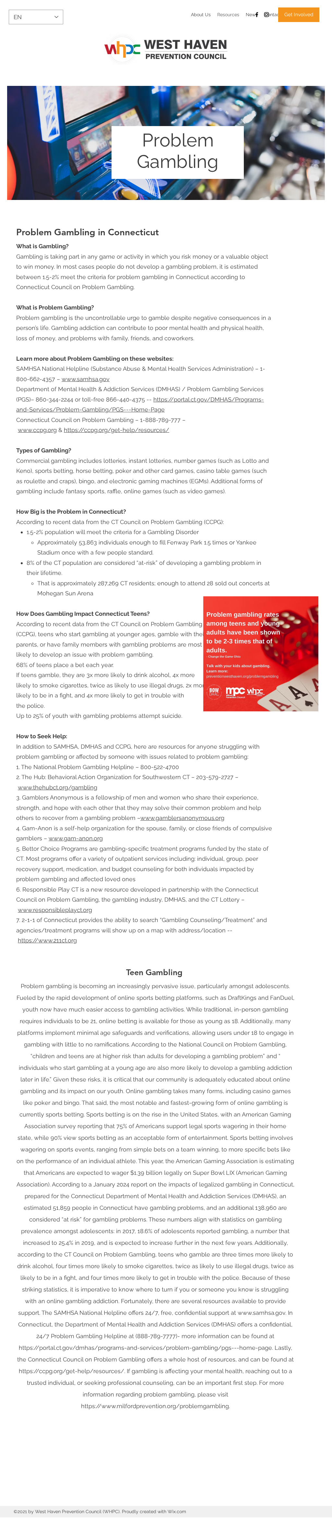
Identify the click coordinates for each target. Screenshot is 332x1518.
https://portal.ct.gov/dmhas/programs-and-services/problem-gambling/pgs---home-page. (146, 1347)
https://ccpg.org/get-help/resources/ (116, 429)
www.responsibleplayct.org (55, 909)
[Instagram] (266, 14)
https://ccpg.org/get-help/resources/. (72, 1371)
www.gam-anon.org (76, 838)
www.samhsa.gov (86, 379)
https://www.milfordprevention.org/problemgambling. (155, 1406)
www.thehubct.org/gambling (57, 787)
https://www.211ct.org (47, 940)
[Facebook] (257, 14)
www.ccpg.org (37, 429)
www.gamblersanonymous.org (182, 817)
